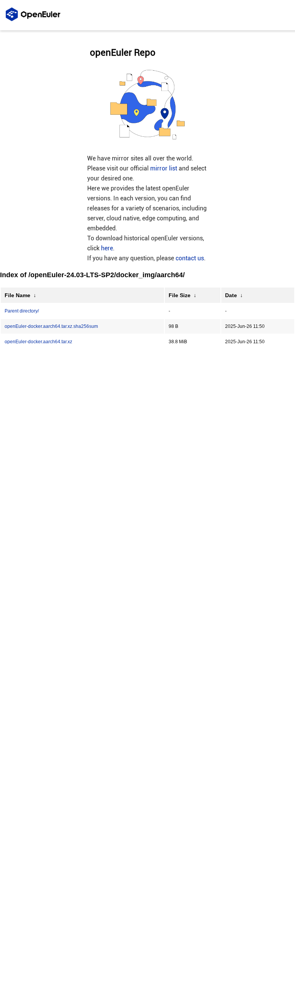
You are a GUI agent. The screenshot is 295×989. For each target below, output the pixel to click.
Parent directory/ (22, 311)
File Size (180, 295)
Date (231, 295)
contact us (190, 258)
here (107, 248)
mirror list (163, 168)
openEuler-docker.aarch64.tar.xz (38, 341)
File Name (17, 295)
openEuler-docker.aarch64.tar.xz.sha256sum (51, 326)
